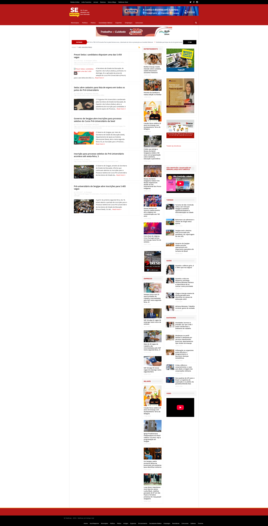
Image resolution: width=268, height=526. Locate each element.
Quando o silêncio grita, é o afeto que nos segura (184, 266)
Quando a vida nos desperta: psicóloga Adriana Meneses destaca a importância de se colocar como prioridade (184, 282)
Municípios (75, 23)
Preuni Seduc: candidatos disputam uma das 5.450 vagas (98, 56)
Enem (90, 161)
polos (88, 95)
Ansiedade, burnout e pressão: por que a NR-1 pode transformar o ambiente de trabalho (184, 325)
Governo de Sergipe (117, 126)
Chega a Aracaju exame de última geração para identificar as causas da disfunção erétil (184, 296)
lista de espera (81, 95)
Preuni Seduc (120, 62)
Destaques (89, 60)
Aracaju (79, 161)
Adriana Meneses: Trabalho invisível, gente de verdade (185, 307)
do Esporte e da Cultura (98, 62)
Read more (99, 78)
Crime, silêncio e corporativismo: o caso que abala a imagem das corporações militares (184, 368)
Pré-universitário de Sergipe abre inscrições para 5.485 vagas (100, 187)
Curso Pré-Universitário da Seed (101, 126)
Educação (95, 93)
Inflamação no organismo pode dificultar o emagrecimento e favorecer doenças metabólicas (184, 354)
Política (85, 23)
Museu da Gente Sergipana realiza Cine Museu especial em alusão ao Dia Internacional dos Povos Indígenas (152, 183)
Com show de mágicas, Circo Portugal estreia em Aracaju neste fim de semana (152, 239)
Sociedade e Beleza (105, 23)
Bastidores (175, 523)
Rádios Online (74, 2)
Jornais (95, 2)
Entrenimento (142, 523)
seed (116, 161)
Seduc (102, 95)
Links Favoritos (86, 2)
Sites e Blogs (112, 2)
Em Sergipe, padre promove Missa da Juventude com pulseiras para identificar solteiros (152, 464)
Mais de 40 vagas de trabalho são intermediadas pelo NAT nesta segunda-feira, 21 (152, 347)
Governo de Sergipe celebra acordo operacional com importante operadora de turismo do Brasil (184, 247)
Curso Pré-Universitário (84, 62)
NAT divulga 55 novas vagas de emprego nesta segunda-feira (152, 370)
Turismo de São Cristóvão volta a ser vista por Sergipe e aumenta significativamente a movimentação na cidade (184, 208)
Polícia (93, 23)
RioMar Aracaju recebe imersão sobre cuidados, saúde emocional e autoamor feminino (152, 70)
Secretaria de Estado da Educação (84, 64)
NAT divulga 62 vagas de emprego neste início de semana (152, 322)
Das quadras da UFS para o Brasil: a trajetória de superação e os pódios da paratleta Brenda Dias (185, 381)
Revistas (103, 2)
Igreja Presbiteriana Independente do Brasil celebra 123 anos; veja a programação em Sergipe (152, 437)
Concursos (139, 23)
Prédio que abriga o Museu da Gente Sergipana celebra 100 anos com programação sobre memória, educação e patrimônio (152, 154)
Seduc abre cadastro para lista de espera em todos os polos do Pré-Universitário (99, 88)
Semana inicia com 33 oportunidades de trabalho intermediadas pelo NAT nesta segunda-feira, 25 (153, 298)
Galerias (193, 523)
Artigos (125, 523)
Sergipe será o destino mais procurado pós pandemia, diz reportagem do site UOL (184, 233)
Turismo (200, 523)
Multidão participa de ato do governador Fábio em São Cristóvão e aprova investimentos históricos (159, 42)
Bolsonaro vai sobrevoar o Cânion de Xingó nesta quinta (184, 221)
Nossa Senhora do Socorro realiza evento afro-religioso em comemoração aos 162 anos (152, 212)
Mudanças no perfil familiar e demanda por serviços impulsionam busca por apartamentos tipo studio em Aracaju (184, 339)
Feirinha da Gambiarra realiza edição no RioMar (152, 93)
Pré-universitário (111, 62)
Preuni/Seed (103, 194)
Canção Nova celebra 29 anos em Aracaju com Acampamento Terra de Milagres (152, 126)
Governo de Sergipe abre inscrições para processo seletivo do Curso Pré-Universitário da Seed (98, 120)
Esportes (118, 23)
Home (86, 523)
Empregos (128, 23)
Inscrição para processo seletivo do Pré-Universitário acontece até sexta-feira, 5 (99, 155)
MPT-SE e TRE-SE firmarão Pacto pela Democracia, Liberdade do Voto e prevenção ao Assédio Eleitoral (90, 42)
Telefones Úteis (123, 2)
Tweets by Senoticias (173, 146)
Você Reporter (94, 523)
